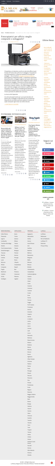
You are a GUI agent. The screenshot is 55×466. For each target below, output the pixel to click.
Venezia (16, 246)
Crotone (30, 290)
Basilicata (3, 272)
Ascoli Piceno (31, 243)
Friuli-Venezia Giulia (6, 248)
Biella (29, 260)
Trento (16, 243)
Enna (29, 295)
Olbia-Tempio (31, 359)
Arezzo (29, 241)
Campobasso (17, 264)
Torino (16, 236)
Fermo (29, 298)
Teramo (29, 423)
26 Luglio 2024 (5, 41)
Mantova (30, 338)
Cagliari (16, 279)
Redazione (9, 1)
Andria (29, 239)
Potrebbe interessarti (14, 41)
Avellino (30, 248)
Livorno (29, 328)
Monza (29, 347)
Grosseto (30, 312)
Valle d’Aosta (4, 234)
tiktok (47, 183)
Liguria (3, 239)
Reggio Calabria (31, 394)
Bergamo (30, 257)
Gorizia (29, 309)
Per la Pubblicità (16, 1)
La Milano (3, 1)
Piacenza (30, 378)
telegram (48, 179)
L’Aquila (16, 262)
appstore (48, 187)
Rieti (29, 399)
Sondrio (30, 418)
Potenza (16, 272)
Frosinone (30, 307)
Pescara (30, 375)
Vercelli (29, 445)
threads (48, 161)
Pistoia (29, 382)
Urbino (29, 437)
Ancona (16, 255)
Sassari (29, 408)
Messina (30, 349)
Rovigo (29, 404)
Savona (29, 411)
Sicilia (2, 276)
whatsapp (48, 176)
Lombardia (4, 241)
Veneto (3, 246)
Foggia (29, 302)
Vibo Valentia (31, 450)
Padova (29, 364)
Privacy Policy (44, 246)
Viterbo (29, 455)
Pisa (29, 380)
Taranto (30, 420)
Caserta (29, 276)
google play (48, 191)
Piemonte (3, 236)
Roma (15, 260)
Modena (30, 345)
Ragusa (29, 390)
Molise (2, 264)
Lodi (29, 331)
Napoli (16, 267)
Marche (3, 255)
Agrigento (30, 234)
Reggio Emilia (31, 397)
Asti (28, 246)
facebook (48, 149)
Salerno (30, 406)
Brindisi (29, 267)
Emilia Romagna (5, 250)
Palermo (16, 276)
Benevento (30, 255)
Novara (29, 352)
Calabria (3, 274)
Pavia (29, 368)
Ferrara (29, 300)
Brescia (29, 264)
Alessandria (30, 236)
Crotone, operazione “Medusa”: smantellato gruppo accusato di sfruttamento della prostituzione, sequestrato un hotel (48, 86)
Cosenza (30, 286)
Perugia (16, 257)
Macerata (30, 335)
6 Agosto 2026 (32, 138)
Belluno (30, 253)
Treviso (29, 432)
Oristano (30, 361)
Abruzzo (3, 262)
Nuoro (29, 354)
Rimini (29, 401)
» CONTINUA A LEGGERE (11, 104)
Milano (16, 241)
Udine (29, 434)
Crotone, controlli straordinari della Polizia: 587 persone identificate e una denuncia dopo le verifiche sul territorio (45, 24)
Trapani (29, 430)
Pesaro (29, 373)
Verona (29, 448)
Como (29, 283)
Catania (29, 279)
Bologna (16, 250)
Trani (29, 427)
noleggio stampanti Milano (26, 76)
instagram (48, 153)
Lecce (29, 323)
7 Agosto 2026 (19, 138)
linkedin (48, 172)
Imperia (30, 314)
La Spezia (30, 319)
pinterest (48, 168)
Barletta (30, 250)
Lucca (29, 333)
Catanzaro (16, 274)
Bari (15, 269)
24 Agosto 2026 (5, 140)
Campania (3, 267)
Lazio (2, 260)
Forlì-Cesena (31, 305)
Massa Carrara (31, 340)
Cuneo (29, 293)
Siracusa (30, 415)
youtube (48, 164)
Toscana (3, 253)
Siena (29, 413)
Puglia (2, 269)
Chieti (29, 281)
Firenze (16, 253)
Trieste (16, 248)
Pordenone (30, 385)
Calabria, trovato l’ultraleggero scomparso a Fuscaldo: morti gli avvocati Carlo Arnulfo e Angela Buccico (20, 24)
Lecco (29, 326)
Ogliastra (30, 356)
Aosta (15, 234)
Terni (29, 425)
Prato (29, 387)
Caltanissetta (31, 269)
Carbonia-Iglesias (32, 274)
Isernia (29, 316)
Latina (29, 321)
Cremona (30, 288)
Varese (29, 439)
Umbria (3, 257)
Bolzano (30, 262)
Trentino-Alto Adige (6, 243)
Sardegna (3, 279)
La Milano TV (4, 3)
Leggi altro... (4, 172)
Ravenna (30, 392)
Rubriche (43, 243)
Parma (29, 366)
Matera (29, 342)
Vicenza (29, 452)
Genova (16, 239)
